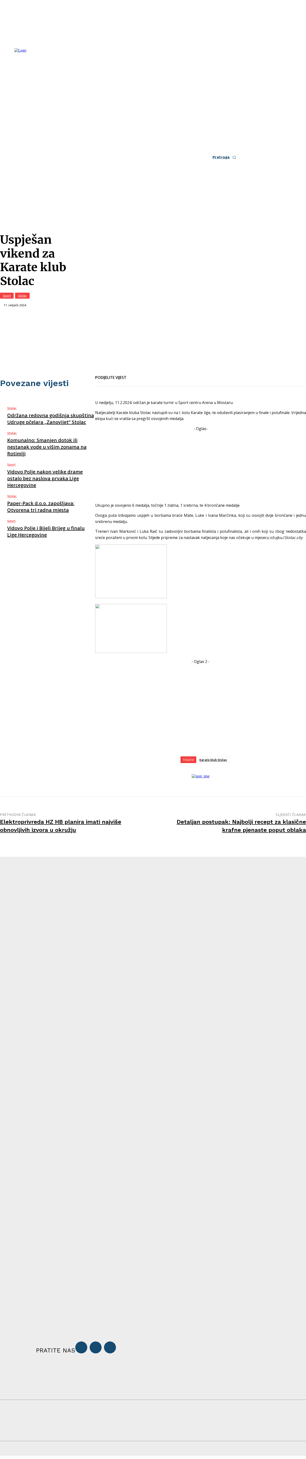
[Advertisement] (200, 465)
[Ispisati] (169, 374)
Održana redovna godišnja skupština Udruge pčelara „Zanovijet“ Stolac (50, 418)
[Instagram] (96, 1347)
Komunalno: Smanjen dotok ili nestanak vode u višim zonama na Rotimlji (47, 447)
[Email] (151, 374)
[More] (186, 375)
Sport (7, 295)
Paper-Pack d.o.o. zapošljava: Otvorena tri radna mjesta (40, 506)
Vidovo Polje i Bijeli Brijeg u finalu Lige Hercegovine (46, 531)
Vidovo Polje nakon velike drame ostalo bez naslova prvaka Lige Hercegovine (45, 478)
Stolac (22, 295)
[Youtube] (110, 1347)
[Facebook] (134, 374)
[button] (226, 157)
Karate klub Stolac (213, 760)
